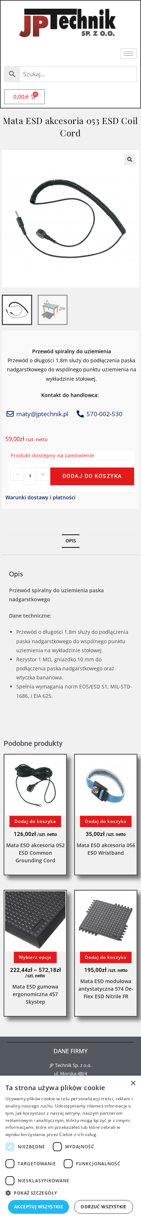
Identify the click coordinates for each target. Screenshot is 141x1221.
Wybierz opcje (35, 957)
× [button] (133, 1083)
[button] (130, 159)
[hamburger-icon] (128, 53)
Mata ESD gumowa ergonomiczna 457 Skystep (35, 994)
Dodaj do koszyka (92, 476)
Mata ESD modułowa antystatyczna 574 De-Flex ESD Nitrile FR (105, 989)
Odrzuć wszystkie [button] (103, 1207)
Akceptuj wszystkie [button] (38, 1207)
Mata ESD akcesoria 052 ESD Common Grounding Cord (35, 853)
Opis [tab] (70, 541)
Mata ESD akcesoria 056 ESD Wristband (106, 849)
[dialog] (70, 1148)
